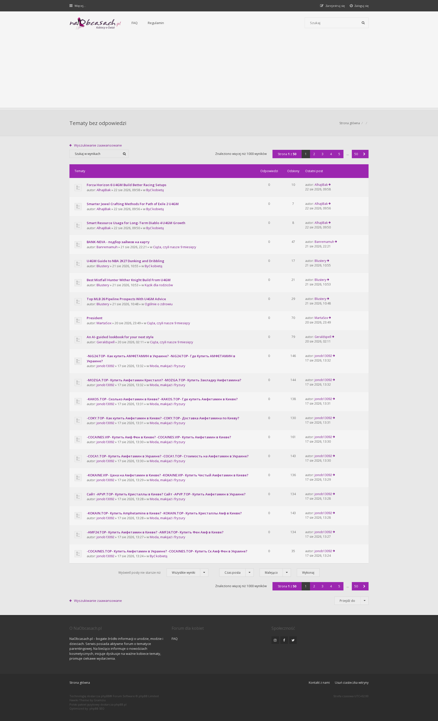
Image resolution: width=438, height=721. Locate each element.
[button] (364, 154)
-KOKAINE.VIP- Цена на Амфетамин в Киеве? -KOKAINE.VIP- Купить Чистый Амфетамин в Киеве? (167, 475)
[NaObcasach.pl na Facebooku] (284, 640)
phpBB (105, 696)
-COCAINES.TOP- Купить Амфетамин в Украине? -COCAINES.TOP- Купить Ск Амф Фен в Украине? (167, 551)
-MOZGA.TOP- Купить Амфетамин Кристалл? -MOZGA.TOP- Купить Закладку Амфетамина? (164, 380)
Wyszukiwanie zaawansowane (98, 145)
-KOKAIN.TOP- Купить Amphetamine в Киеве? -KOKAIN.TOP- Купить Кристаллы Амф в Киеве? (164, 513)
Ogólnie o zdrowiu (159, 304)
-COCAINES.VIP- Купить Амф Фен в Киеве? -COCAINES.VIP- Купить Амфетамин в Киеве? (159, 437)
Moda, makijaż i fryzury (167, 366)
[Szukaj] (363, 23)
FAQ (135, 23)
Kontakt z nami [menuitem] (319, 682)
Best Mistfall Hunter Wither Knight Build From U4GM (129, 280)
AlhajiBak (104, 190)
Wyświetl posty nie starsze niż (156, 572)
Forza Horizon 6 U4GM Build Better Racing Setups (126, 185)
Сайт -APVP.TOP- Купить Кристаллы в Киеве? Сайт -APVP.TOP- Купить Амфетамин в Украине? (166, 494)
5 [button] (339, 154)
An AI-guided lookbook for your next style (120, 337)
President (94, 318)
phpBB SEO (96, 708)
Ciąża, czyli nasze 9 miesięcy (174, 247)
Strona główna (79, 682)
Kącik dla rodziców (159, 285)
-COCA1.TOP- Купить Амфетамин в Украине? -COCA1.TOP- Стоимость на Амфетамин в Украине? (168, 456)
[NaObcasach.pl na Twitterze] (293, 640)
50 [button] (356, 154)
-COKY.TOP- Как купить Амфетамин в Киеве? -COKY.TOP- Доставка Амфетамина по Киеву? (163, 418)
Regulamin (156, 23)
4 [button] (331, 154)
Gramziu (100, 700)
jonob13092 (105, 366)
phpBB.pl (120, 704)
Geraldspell (106, 342)
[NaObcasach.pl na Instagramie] (275, 640)
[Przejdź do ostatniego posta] (329, 185)
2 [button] (314, 154)
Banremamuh (107, 247)
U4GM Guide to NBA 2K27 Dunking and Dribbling (125, 261)
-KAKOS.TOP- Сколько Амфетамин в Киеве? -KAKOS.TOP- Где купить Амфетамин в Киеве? (162, 399)
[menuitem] (359, 6)
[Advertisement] (219, 72)
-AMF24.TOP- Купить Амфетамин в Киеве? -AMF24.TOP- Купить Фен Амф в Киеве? (155, 532)
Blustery (103, 266)
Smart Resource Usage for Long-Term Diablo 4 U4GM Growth (136, 223)
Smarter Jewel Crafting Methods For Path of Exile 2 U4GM (133, 204)
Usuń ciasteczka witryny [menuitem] (352, 682)
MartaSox (104, 323)
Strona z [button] (287, 154)
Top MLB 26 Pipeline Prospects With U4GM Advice (126, 299)
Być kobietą (155, 190)
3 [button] (322, 154)
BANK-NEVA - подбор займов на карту (118, 242)
